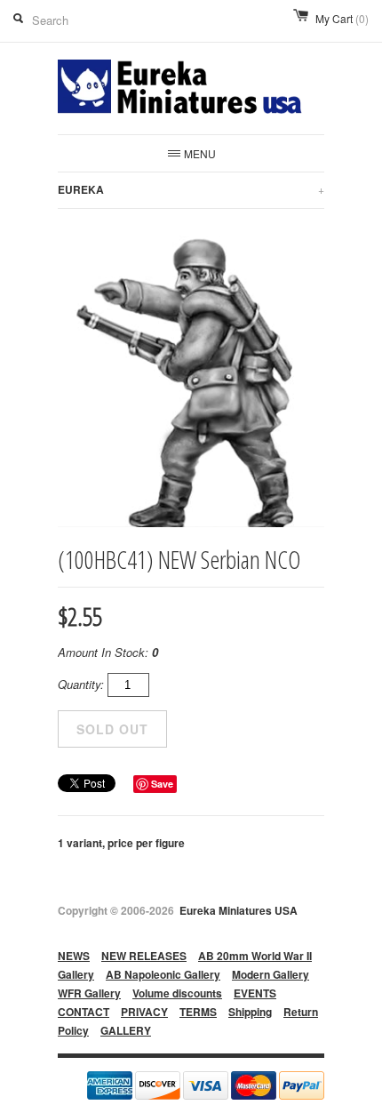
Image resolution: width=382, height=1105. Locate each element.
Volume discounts (177, 993)
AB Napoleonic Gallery (163, 974)
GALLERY (125, 1030)
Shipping (250, 1012)
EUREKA (191, 189)
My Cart (342, 18)
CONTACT (83, 1012)
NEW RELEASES (144, 956)
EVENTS (255, 993)
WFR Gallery (89, 993)
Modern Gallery (270, 974)
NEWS (74, 956)
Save (162, 783)
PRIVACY (144, 1012)
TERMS (198, 1012)
